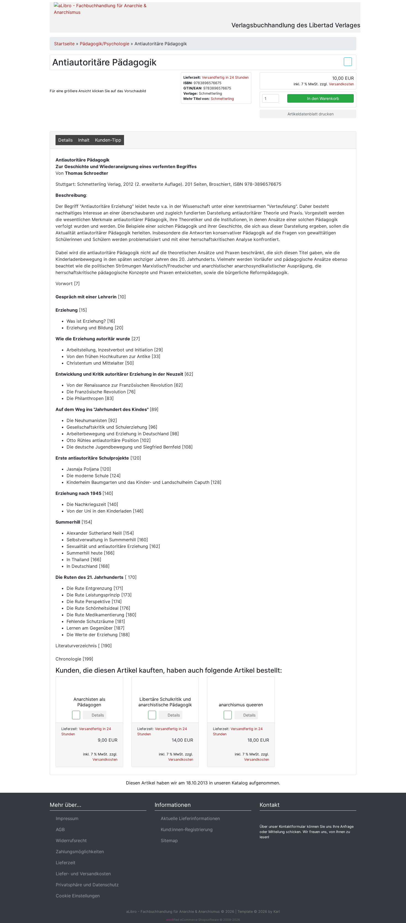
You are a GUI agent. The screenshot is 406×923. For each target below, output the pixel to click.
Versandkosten (341, 84)
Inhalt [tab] (83, 140)
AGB (59, 829)
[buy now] (76, 714)
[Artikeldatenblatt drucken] (348, 60)
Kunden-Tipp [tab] (108, 140)
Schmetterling (222, 99)
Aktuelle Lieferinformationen (189, 818)
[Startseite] (301, 12)
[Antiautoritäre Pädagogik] (79, 76)
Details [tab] (65, 140)
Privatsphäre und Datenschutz (86, 884)
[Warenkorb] (332, 12)
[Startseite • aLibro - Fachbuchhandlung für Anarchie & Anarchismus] (101, 11)
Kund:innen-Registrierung (185, 829)
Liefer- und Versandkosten (82, 873)
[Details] (89, 721)
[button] (316, 12)
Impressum (65, 818)
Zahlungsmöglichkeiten (78, 851)
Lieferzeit (64, 862)
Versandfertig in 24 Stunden (225, 77)
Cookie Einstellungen (76, 895)
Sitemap (168, 840)
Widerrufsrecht (70, 840)
